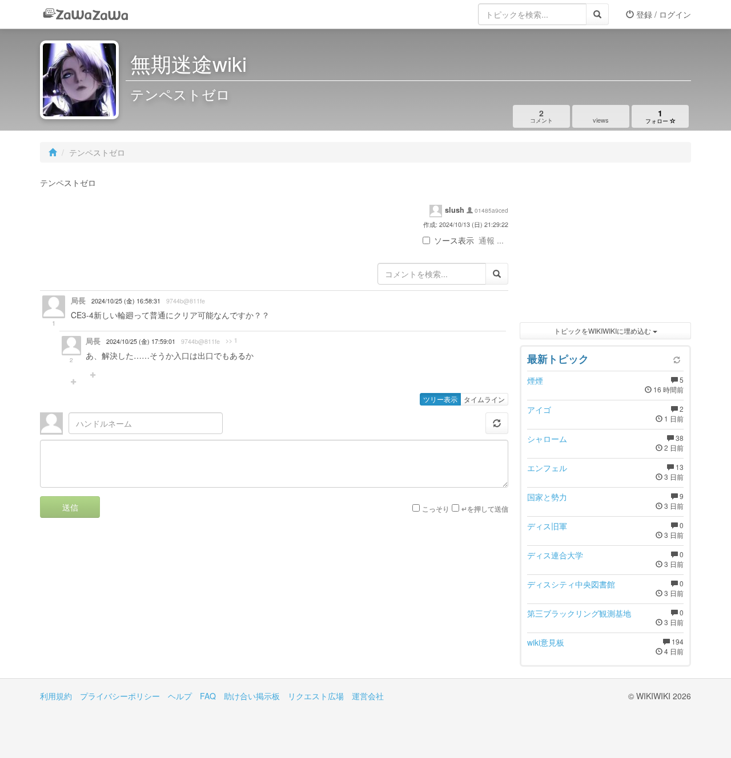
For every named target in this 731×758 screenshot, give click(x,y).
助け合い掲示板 (252, 696)
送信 (70, 507)
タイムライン (484, 399)
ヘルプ (180, 696)
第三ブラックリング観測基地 (579, 613)
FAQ (208, 696)
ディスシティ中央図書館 (571, 584)
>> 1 (232, 340)
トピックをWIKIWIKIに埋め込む (603, 330)
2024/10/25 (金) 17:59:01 (140, 341)
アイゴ (539, 409)
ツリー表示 (440, 399)
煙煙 (535, 380)
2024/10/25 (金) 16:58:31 (125, 301)
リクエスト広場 (316, 696)
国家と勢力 (547, 496)
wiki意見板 (545, 642)
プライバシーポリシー (120, 696)
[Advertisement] (605, 245)
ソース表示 (454, 240)
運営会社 (368, 696)
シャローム (547, 438)
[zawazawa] (85, 14)
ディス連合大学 (555, 555)
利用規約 (56, 696)
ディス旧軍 (547, 526)
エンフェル (547, 467)
